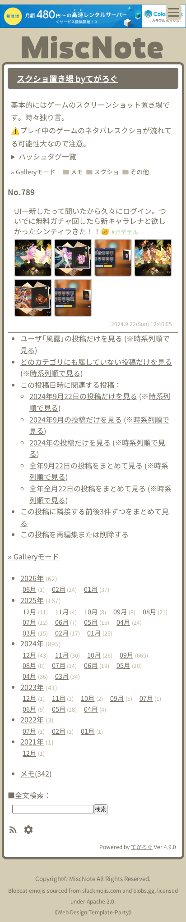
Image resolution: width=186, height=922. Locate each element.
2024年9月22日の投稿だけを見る (83, 396)
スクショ (106, 171)
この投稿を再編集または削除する (74, 534)
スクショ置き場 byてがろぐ (67, 78)
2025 (32, 600)
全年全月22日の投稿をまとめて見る (87, 488)
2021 (32, 741)
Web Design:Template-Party (93, 912)
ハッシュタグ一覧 (47, 156)
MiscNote (82, 878)
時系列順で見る (55, 373)
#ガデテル (125, 231)
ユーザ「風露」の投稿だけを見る (71, 338)
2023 (32, 686)
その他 (139, 171)
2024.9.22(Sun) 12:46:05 (141, 323)
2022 (32, 719)
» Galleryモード (33, 171)
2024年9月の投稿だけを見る (75, 419)
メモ (76, 171)
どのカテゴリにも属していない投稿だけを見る (96, 361)
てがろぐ (142, 846)
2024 (32, 643)
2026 (32, 577)
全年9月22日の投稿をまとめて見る (86, 465)
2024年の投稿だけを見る (70, 442)
